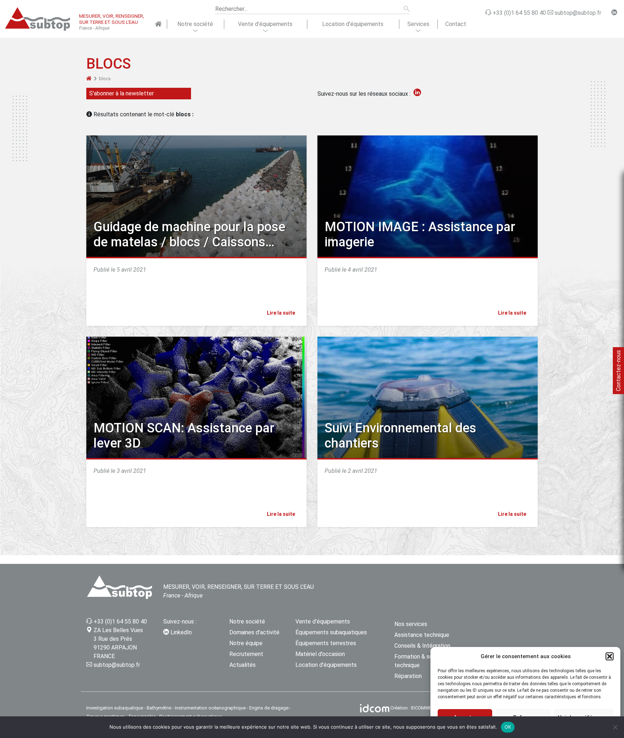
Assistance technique (421, 634)
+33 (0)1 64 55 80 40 (120, 621)
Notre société (195, 24)
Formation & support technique (420, 661)
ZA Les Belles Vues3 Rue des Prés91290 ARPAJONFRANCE (118, 643)
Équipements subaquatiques (331, 632)
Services (418, 24)
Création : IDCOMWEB (412, 708)
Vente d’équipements (265, 24)
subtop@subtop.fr (117, 664)
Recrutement (246, 654)
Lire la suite (281, 313)
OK (507, 727)
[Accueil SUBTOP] (158, 24)
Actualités (242, 664)
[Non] (615, 727)
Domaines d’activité (254, 632)
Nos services (410, 624)
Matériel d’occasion (320, 654)
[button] (609, 656)
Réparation (408, 676)
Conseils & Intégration (422, 645)
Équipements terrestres (325, 643)
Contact (455, 24)
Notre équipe (246, 643)
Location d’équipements (353, 24)
